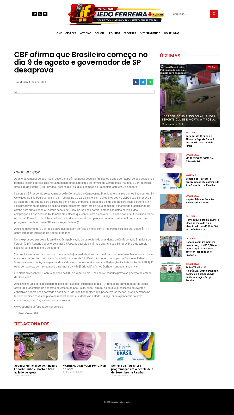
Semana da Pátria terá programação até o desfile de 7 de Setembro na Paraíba (132, 369)
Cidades (70, 33)
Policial (100, 33)
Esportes (130, 33)
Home (58, 33)
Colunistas (172, 33)
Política (114, 33)
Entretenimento (150, 33)
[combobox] (190, 14)
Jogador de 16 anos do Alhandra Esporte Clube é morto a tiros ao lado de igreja (35, 369)
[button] (136, 82)
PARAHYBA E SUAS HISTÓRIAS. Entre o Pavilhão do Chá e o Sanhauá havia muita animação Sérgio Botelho (202, 274)
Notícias (85, 33)
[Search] (214, 14)
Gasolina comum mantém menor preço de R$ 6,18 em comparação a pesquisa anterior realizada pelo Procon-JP (201, 248)
